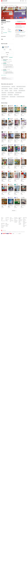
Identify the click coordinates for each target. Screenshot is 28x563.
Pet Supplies (15, 222)
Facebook (2, 218)
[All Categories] (21, 1)
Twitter (2, 219)
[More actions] (25, 8)
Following (7, 225)
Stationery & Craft (25, 222)
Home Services (2, 226)
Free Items (7, 226)
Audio (19, 222)
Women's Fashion (11, 218)
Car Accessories (7, 219)
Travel (23, 224)
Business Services (3, 225)
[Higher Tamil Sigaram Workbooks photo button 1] (14, 13)
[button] (8, 47)
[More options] (8, 116)
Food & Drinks (15, 221)
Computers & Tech (20, 219)
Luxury (10, 219)
